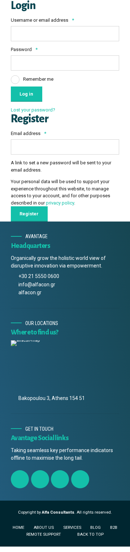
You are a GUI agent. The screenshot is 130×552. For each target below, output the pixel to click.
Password (24, 49)
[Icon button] (20, 479)
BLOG (95, 527)
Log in (26, 94)
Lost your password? (33, 110)
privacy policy (60, 203)
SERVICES (72, 527)
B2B (113, 527)
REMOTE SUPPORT (43, 534)
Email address (28, 133)
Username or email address (42, 20)
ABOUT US (44, 527)
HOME (18, 527)
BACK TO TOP (90, 534)
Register (29, 213)
